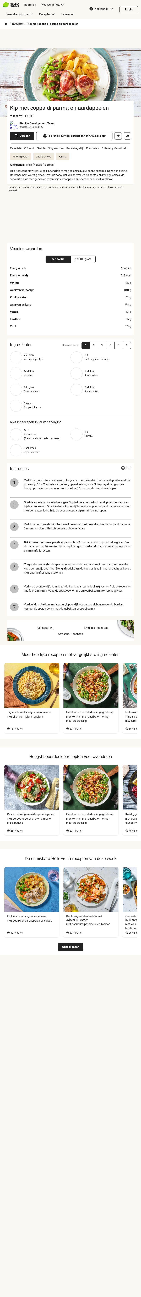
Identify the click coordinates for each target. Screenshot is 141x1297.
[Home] (6, 24)
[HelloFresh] (11, 4)
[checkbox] (11, 115)
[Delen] (127, 136)
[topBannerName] (70, 38)
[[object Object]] (118, 136)
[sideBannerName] (70, 217)
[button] (102, 9)
